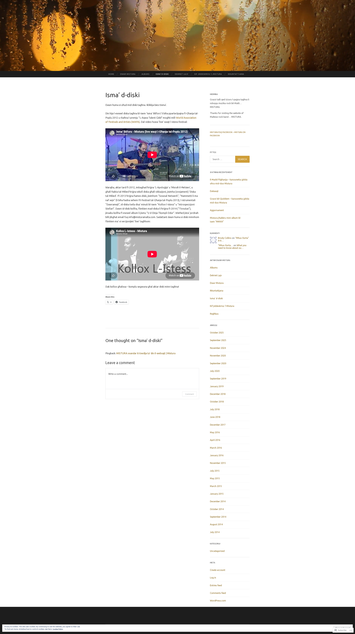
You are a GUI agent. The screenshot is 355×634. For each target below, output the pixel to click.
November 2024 (218, 348)
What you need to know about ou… (232, 246)
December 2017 (217, 424)
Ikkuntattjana (236, 74)
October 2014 (217, 509)
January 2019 (217, 386)
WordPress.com (218, 600)
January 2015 (217, 494)
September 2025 (218, 340)
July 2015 (215, 471)
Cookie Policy (58, 629)
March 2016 (216, 448)
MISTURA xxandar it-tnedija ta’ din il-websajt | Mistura (145, 353)
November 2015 (218, 463)
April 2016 (215, 440)
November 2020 (218, 355)
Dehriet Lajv (181, 74)
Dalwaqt (214, 191)
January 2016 (217, 455)
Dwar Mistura (127, 74)
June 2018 (215, 417)
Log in (213, 577)
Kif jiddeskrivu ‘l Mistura (208, 74)
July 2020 (215, 371)
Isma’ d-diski (162, 74)
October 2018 (217, 401)
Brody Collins (224, 238)
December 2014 (217, 501)
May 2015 (215, 478)
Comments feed (218, 593)
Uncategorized (217, 551)
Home (111, 74)
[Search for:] (230, 159)
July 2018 (215, 409)
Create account (217, 570)
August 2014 (216, 524)
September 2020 (218, 363)
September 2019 (218, 378)
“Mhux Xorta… (225, 245)
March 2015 (216, 486)
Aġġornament (217, 210)
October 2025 (217, 332)
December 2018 (217, 394)
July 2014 (215, 532)
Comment (189, 394)
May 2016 (215, 432)
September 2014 (218, 517)
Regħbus (214, 313)
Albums (145, 74)
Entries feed (216, 585)
